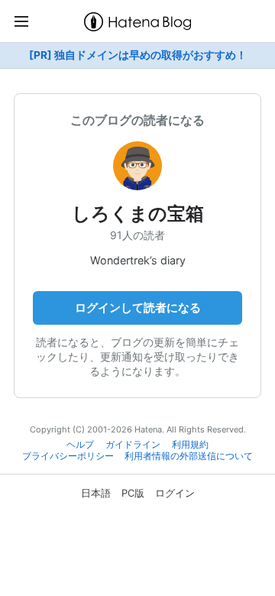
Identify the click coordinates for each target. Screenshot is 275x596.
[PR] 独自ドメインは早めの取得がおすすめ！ (138, 55)
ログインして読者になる (138, 307)
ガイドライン (132, 444)
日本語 (96, 493)
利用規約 (190, 444)
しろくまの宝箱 (138, 213)
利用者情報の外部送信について (189, 456)
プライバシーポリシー (68, 456)
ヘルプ (80, 444)
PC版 (132, 493)
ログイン (175, 493)
